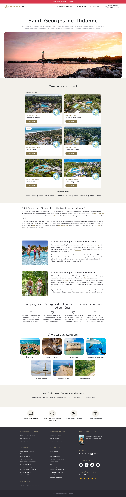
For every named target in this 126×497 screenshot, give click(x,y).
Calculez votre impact (55, 456)
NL (82, 454)
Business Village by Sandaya (28, 469)
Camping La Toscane (55, 436)
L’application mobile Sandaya (57, 459)
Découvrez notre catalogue (27, 454)
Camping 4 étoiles (25, 438)
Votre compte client (55, 454)
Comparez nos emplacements (28, 462)
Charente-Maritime (98, 213)
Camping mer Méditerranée (27, 436)
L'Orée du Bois (70, 118)
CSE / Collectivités (25, 456)
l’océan (56, 216)
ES (88, 454)
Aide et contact (54, 451)
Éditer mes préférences (56, 477)
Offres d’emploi (24, 475)
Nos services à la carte (26, 472)
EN (85, 454)
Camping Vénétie (54, 438)
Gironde (86, 278)
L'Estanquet (30, 118)
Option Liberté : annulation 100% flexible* (63, 1)
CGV (51, 464)
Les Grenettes (31, 150)
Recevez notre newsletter (27, 451)
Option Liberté (53, 475)
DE (95, 454)
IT (97, 454)
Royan (98, 245)
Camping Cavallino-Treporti (57, 441)
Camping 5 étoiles (25, 441)
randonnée (41, 216)
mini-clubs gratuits (63, 225)
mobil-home (97, 225)
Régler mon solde (54, 462)
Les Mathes (69, 150)
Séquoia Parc (30, 182)
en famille (78, 249)
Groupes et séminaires (26, 467)
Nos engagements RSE (26, 464)
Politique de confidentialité (57, 469)
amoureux (65, 280)
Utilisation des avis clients (56, 472)
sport (33, 225)
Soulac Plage (70, 182)
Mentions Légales (54, 467)
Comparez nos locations (26, 459)
